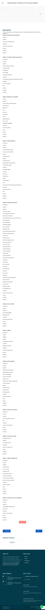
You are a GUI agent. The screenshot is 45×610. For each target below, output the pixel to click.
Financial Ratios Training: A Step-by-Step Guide (14, 583)
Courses (25, 558)
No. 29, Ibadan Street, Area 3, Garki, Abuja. (30, 586)
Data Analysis (27, 560)
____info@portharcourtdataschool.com (30, 576)
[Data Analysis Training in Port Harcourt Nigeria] (22, 3)
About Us (26, 556)
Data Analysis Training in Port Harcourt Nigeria (16, 606)
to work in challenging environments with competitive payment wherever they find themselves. (11, 563)
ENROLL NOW (22, 522)
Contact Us (26, 562)
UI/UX (12, 543)
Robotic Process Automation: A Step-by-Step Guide (15, 578)
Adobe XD (12, 542)
